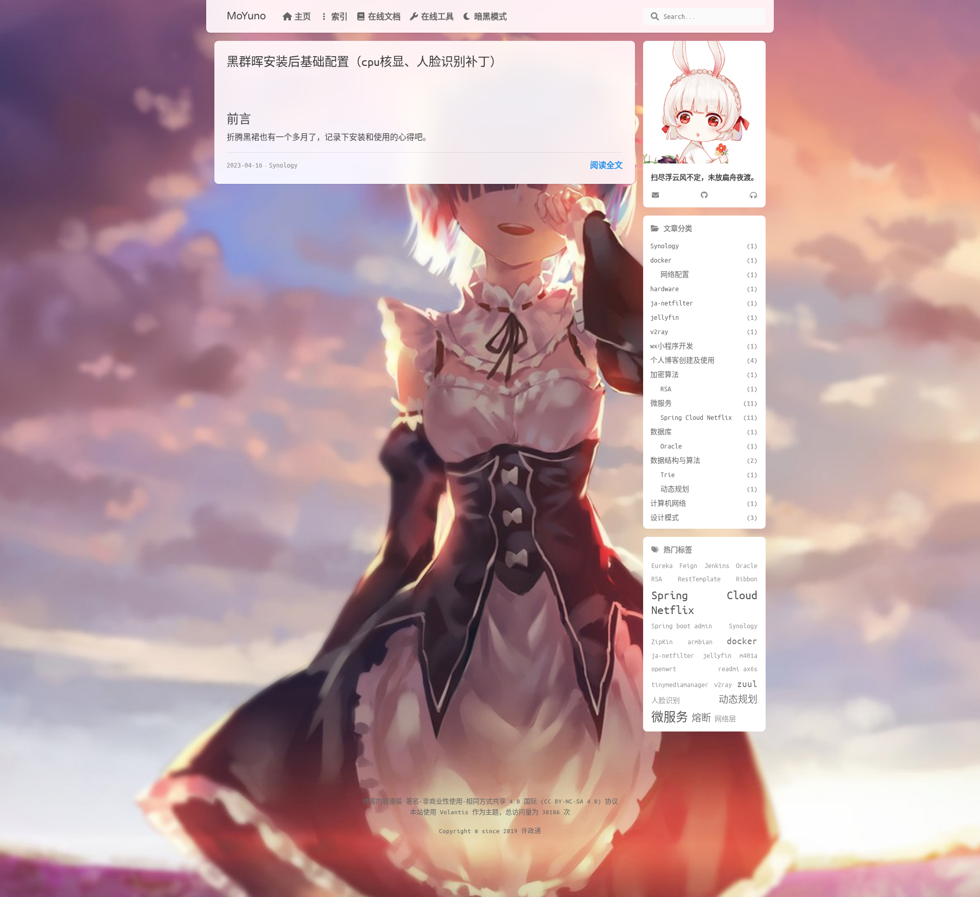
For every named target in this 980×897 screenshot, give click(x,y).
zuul (747, 683)
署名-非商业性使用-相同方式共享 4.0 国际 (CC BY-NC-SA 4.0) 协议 (512, 801)
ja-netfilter (672, 655)
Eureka (662, 565)
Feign (688, 565)
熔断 (701, 718)
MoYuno (246, 16)
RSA (656, 579)
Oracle (746, 565)
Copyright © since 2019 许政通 (490, 831)
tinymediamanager (679, 684)
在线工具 (437, 16)
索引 (339, 16)
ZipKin (662, 642)
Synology (283, 164)
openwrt (663, 669)
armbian (700, 642)
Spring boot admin (681, 626)
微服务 (669, 717)
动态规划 (738, 699)
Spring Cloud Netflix (704, 602)
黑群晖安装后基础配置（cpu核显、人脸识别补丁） (364, 61)
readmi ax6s (737, 669)
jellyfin (717, 655)
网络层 (725, 719)
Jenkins (716, 565)
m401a (748, 655)
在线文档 (384, 16)
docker (742, 640)
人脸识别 (665, 700)
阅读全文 (606, 165)
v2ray (723, 684)
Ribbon (746, 579)
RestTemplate (699, 579)
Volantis (454, 812)
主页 (303, 16)
